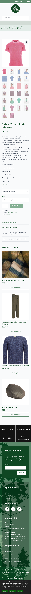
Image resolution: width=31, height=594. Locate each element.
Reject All (12, 591)
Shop (8, 27)
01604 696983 (9, 525)
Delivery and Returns (12, 558)
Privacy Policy (9, 551)
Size (3, 196)
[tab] (10, 222)
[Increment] (7, 206)
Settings (20, 591)
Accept (4, 591)
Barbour (8, 214)
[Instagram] (19, 509)
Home (3, 27)
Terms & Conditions (11, 555)
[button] (26, 42)
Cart (6, 492)
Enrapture (25, 572)
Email (7, 464)
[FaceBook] (7, 509)
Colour (4, 188)
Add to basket (16, 206)
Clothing (15, 27)
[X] (13, 509)
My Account (18, 1)
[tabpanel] (15, 234)
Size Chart (5, 184)
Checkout (8, 498)
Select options (15, 287)
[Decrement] (3, 206)
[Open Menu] (16, 23)
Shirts (22, 27)
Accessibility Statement (13, 561)
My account (9, 495)
